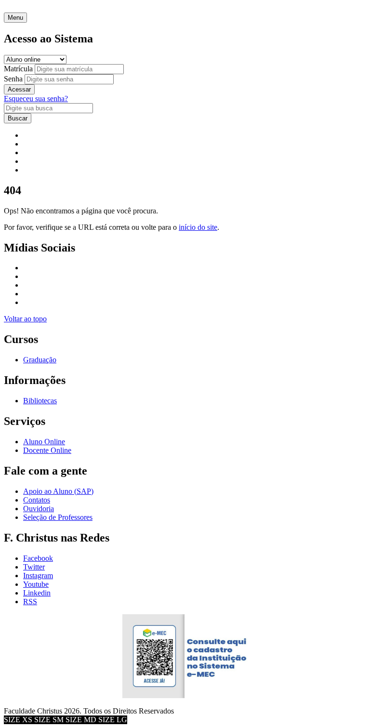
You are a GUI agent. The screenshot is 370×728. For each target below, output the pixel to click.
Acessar (19, 89)
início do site (198, 227)
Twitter (34, 567)
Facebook (38, 558)
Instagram (38, 575)
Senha (13, 79)
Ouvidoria (38, 508)
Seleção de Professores (57, 517)
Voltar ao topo (25, 319)
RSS (30, 601)
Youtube (36, 584)
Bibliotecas (40, 401)
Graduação (39, 360)
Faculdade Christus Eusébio (46, 8)
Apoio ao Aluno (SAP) (58, 491)
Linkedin (37, 593)
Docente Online (47, 450)
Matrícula (18, 69)
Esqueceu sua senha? (36, 98)
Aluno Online (44, 441)
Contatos (36, 500)
